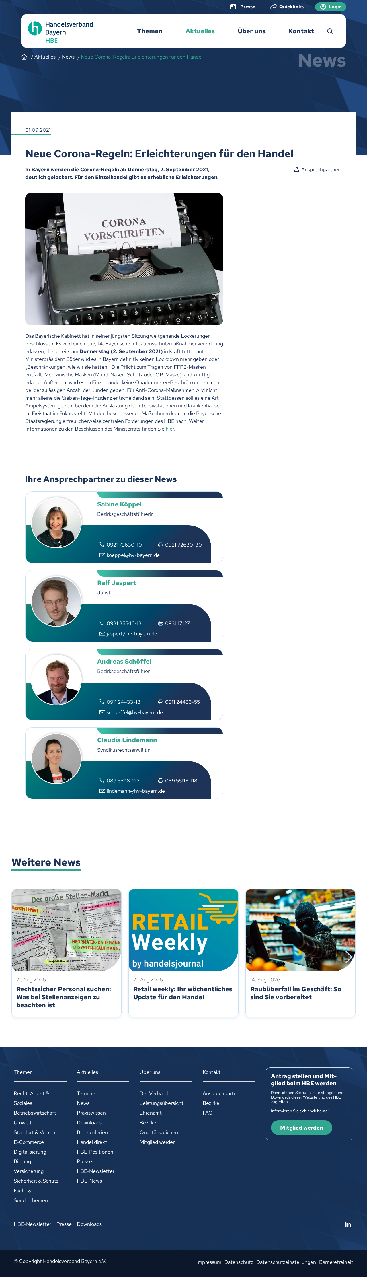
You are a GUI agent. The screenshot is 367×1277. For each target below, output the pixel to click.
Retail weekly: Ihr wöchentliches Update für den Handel (182, 993)
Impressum (208, 1262)
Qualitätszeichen (159, 1132)
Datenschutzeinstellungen (286, 1262)
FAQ (208, 1112)
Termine (86, 1093)
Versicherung (29, 1171)
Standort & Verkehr (35, 1132)
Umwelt (23, 1122)
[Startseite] (24, 56)
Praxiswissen (91, 1112)
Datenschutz (238, 1262)
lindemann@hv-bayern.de (136, 791)
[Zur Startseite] (59, 31)
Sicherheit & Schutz (36, 1180)
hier (170, 428)
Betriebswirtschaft (35, 1112)
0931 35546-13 (124, 623)
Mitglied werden (158, 1142)
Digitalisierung (30, 1151)
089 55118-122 (123, 780)
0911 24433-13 (123, 702)
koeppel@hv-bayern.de (133, 555)
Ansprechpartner (222, 1093)
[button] (18, 957)
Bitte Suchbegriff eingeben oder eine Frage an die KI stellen (330, 31)
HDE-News (89, 1180)
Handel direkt (92, 1142)
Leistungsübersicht (162, 1103)
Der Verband (154, 1093)
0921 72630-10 (124, 544)
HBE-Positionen (95, 1151)
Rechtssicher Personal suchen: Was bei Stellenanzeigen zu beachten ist (63, 997)
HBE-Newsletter (95, 1171)
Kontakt (301, 31)
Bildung (22, 1161)
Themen (150, 31)
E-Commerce (29, 1142)
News (83, 1103)
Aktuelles (200, 31)
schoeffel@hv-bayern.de (135, 712)
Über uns (252, 31)
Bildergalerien (92, 1132)
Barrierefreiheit (336, 1262)
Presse (84, 1161)
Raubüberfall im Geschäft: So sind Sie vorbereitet (295, 993)
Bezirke (148, 1122)
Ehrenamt (151, 1112)
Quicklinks (291, 7)
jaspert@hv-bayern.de (132, 633)
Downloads (89, 1122)
